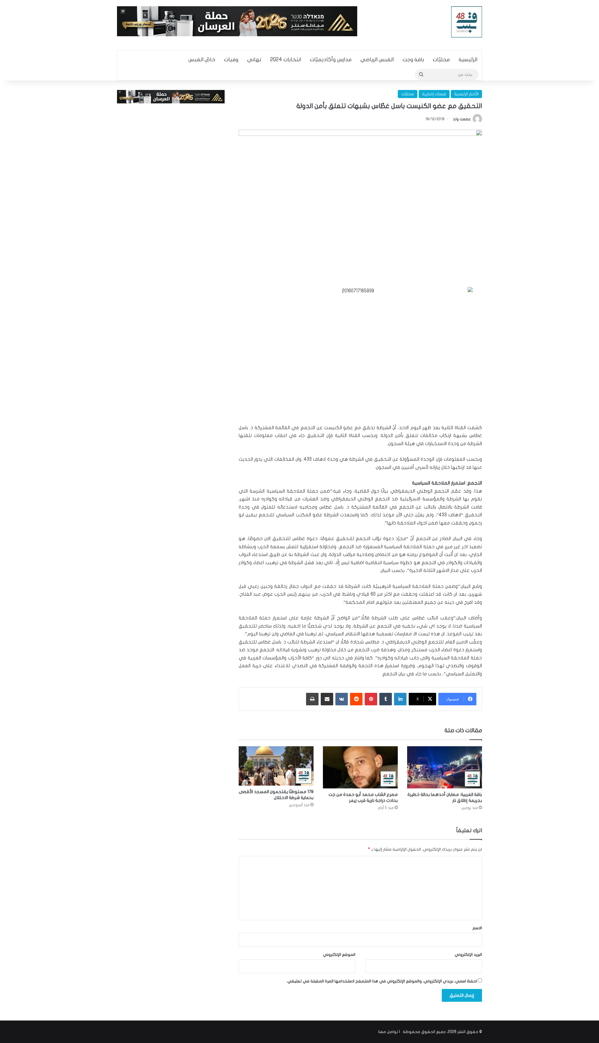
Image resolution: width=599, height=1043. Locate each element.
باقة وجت (413, 59)
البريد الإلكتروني (468, 954)
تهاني (254, 59)
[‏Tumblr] (385, 699)
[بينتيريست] (371, 699)
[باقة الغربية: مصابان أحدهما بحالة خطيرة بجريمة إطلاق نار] (444, 767)
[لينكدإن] (400, 699)
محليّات (441, 59)
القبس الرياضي (377, 59)
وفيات (231, 59)
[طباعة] (312, 699)
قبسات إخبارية (434, 94)
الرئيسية (468, 59)
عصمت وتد (462, 119)
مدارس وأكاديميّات (331, 59)
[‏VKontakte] (341, 699)
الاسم (477, 928)
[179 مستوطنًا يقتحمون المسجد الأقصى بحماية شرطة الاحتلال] (276, 766)
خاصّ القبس (201, 59)
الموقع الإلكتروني (339, 954)
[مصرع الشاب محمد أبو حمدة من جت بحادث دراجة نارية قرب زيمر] (360, 767)
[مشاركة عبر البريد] (327, 699)
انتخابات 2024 (285, 59)
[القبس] (466, 21)
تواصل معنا (388, 1032)
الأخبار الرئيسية (466, 94)
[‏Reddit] (356, 699)
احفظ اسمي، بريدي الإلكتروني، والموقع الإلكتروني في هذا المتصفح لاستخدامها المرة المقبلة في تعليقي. (381, 981)
